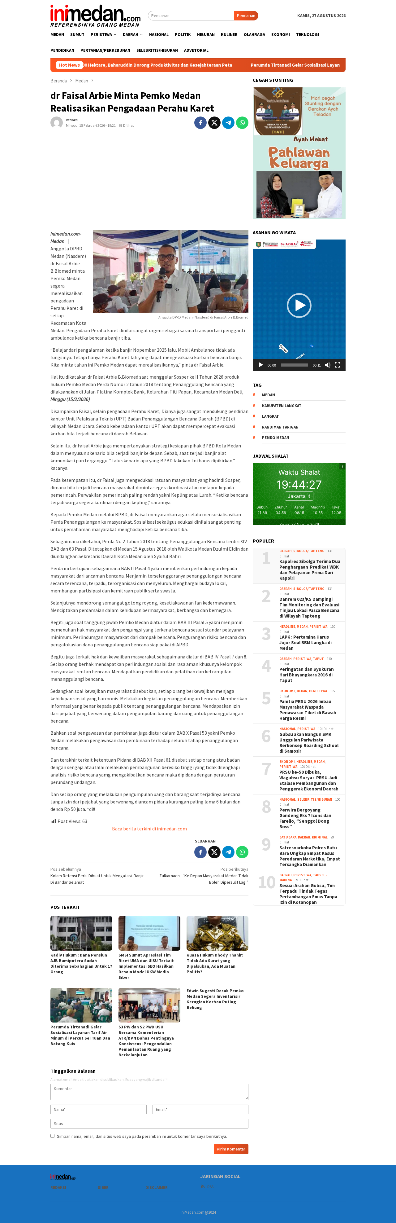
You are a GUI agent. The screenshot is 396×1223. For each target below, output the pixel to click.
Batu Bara (287, 837)
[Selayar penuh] (337, 365)
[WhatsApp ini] (242, 123)
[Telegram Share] (228, 123)
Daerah (285, 551)
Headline (287, 626)
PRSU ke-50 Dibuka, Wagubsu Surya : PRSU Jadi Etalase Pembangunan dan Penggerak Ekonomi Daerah (308, 780)
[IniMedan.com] (95, 15)
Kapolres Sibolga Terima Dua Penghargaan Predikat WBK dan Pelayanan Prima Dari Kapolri (309, 570)
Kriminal (320, 837)
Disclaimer (156, 1187)
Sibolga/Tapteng (309, 551)
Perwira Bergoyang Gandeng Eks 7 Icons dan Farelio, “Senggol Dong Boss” (305, 818)
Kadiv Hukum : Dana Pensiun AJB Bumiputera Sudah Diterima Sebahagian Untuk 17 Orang (81, 963)
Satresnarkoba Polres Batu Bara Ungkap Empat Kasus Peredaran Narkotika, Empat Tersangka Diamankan (309, 856)
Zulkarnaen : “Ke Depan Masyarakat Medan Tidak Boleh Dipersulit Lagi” (203, 875)
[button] (299, 305)
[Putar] (261, 365)
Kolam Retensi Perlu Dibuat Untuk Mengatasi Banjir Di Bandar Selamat (97, 875)
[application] (299, 305)
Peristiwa (318, 626)
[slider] (294, 365)
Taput (318, 659)
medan (268, 395)
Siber (103, 1187)
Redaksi (58, 1187)
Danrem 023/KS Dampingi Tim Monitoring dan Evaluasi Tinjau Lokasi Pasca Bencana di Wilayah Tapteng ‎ (309, 607)
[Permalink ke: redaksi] (56, 122)
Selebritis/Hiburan (314, 799)
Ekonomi (287, 691)
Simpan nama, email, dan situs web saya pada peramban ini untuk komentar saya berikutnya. (142, 1136)
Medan (302, 626)
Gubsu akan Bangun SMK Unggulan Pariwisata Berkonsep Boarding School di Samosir (308, 743)
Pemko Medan (275, 437)
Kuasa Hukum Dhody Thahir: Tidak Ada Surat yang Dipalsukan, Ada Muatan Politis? (215, 963)
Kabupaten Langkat (282, 405)
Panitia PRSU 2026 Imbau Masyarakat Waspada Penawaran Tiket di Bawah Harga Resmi (307, 710)
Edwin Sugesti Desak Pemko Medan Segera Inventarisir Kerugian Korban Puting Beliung (215, 999)
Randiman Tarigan (280, 427)
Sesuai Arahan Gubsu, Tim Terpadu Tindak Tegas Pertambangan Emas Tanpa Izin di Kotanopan (308, 894)
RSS (210, 1187)
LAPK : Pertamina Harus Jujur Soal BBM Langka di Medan (305, 642)
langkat (270, 416)
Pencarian (246, 15)
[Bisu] (328, 365)
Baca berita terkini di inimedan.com (149, 828)
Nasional (287, 729)
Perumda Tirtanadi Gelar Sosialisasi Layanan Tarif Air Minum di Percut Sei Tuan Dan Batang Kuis (80, 1035)
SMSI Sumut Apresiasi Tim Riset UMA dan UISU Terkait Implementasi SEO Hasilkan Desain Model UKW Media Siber (146, 966)
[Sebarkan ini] (200, 123)
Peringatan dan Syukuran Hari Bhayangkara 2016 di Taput (306, 674)
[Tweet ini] (214, 123)
